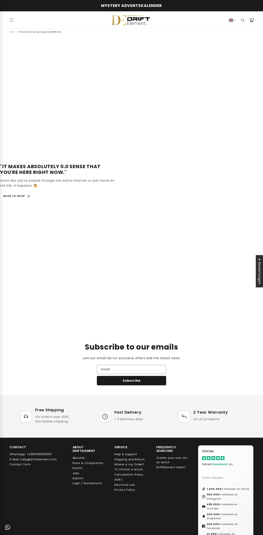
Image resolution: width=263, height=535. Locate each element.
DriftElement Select (171, 467)
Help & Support (125, 454)
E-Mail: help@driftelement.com (33, 459)
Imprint (78, 478)
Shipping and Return (129, 459)
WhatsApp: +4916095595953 (31, 454)
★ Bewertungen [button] (259, 271)
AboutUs (79, 458)
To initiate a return (128, 469)
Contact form (20, 464)
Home (12, 32)
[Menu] (11, 20)
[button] (243, 20)
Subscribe (132, 380)
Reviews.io (210, 469)
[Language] (232, 20)
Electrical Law (124, 485)
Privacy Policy (124, 490)
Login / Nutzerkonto (87, 483)
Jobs (76, 473)
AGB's (118, 480)
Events (78, 468)
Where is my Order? (129, 464)
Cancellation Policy (128, 474)
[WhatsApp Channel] (7, 527)
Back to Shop (14, 196)
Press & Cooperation (88, 463)
